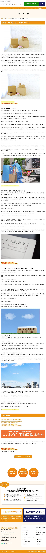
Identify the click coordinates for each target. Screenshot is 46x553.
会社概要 (5, 8)
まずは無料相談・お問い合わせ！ (30, 4)
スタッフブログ (9, 18)
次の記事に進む (27, 456)
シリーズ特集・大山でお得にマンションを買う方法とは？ (11, 419)
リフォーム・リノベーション (29, 537)
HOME (25, 527)
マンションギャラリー (40, 8)
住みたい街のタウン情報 (40, 527)
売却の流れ (26, 8)
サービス (12, 8)
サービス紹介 (26, 530)
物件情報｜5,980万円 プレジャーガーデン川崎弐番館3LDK (11, 421)
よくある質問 (33, 8)
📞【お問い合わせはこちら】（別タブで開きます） (10, 185)
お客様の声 (38, 544)
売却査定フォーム (39, 534)
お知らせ (25, 544)
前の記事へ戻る (18, 456)
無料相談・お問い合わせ (40, 532)
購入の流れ (19, 8)
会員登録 (41, 4)
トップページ (3, 18)
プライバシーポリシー (5, 551)
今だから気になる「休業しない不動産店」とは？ (9, 422)
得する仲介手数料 (27, 541)
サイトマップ (13, 551)
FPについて (26, 539)
